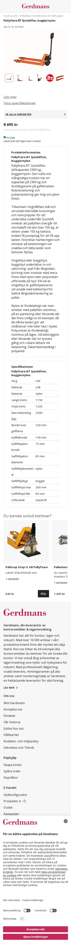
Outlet (8, 807)
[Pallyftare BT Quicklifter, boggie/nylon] (36, 50)
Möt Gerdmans (14, 703)
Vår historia (12, 722)
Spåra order (12, 771)
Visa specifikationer (20, 103)
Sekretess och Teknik (19, 748)
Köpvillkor (11, 777)
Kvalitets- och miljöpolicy (21, 741)
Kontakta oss (13, 709)
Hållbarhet (11, 735)
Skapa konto (13, 765)
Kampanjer (11, 814)
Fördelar (10, 716)
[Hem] (36, 6)
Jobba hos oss (14, 728)
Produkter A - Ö (15, 801)
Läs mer (10, 97)
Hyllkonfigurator (15, 795)
